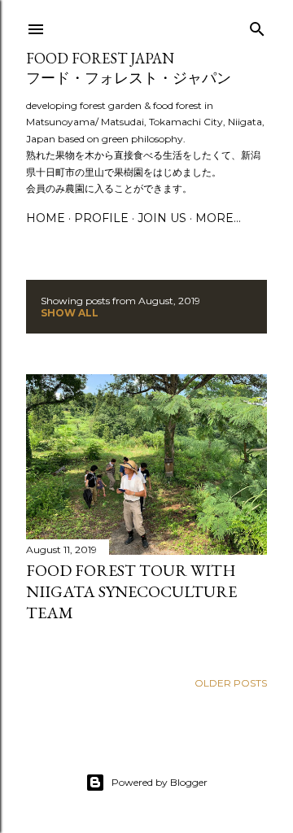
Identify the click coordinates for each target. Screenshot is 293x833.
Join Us (162, 218)
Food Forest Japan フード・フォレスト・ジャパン (128, 68)
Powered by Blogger (160, 782)
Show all (69, 313)
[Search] (257, 25)
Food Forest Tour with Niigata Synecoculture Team (131, 591)
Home (45, 218)
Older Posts (231, 683)
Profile (101, 218)
